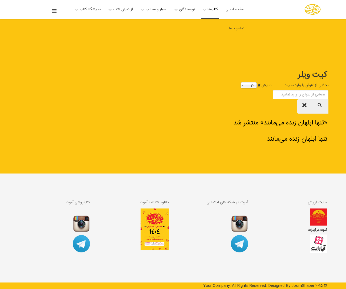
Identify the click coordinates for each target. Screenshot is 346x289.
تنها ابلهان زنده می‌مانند (297, 139)
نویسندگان (187, 9)
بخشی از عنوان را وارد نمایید (306, 85)
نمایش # (264, 85)
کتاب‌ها (213, 9)
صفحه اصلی (234, 9)
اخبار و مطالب (156, 9)
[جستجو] (320, 106)
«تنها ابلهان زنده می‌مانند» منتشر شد (280, 123)
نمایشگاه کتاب (90, 9)
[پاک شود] (305, 106)
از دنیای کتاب (123, 9)
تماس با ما (236, 28)
